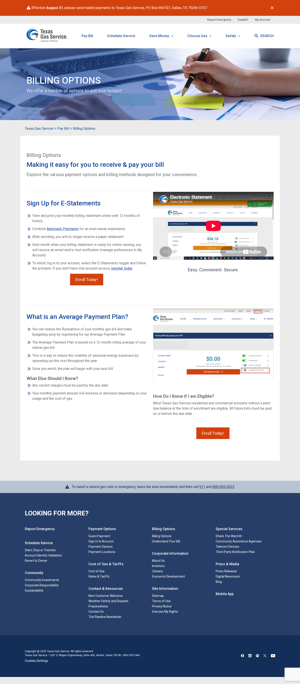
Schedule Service (121, 36)
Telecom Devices (227, 546)
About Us (158, 560)
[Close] (272, 8)
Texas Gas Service (39, 128)
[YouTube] (273, 656)
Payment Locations (102, 552)
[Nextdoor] (257, 656)
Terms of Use (161, 601)
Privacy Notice (162, 606)
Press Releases (226, 571)
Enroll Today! (87, 279)
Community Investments (42, 580)
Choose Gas (197, 36)
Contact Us (96, 611)
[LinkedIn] (249, 656)
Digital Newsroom (228, 576)
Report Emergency (219, 19)
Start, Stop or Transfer (40, 550)
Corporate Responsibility (42, 585)
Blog (219, 581)
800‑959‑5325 (223, 487)
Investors (158, 566)
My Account (262, 19)
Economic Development (168, 576)
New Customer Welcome (106, 596)
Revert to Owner (36, 560)
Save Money (159, 36)
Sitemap (158, 596)
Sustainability (34, 590)
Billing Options (84, 128)
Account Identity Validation (43, 555)
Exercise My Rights (165, 611)
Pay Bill (87, 36)
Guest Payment (99, 536)
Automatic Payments (63, 229)
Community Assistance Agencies (239, 541)
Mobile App (225, 594)
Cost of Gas (97, 571)
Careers (157, 571)
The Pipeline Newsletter (105, 617)
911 (202, 487)
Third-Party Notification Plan (235, 552)
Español (243, 19)
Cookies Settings (36, 660)
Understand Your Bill (166, 541)
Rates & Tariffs (99, 576)
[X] (264, 656)
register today (122, 268)
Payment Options (101, 546)
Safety (231, 36)
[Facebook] (242, 656)
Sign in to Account (101, 541)
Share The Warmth (229, 536)
